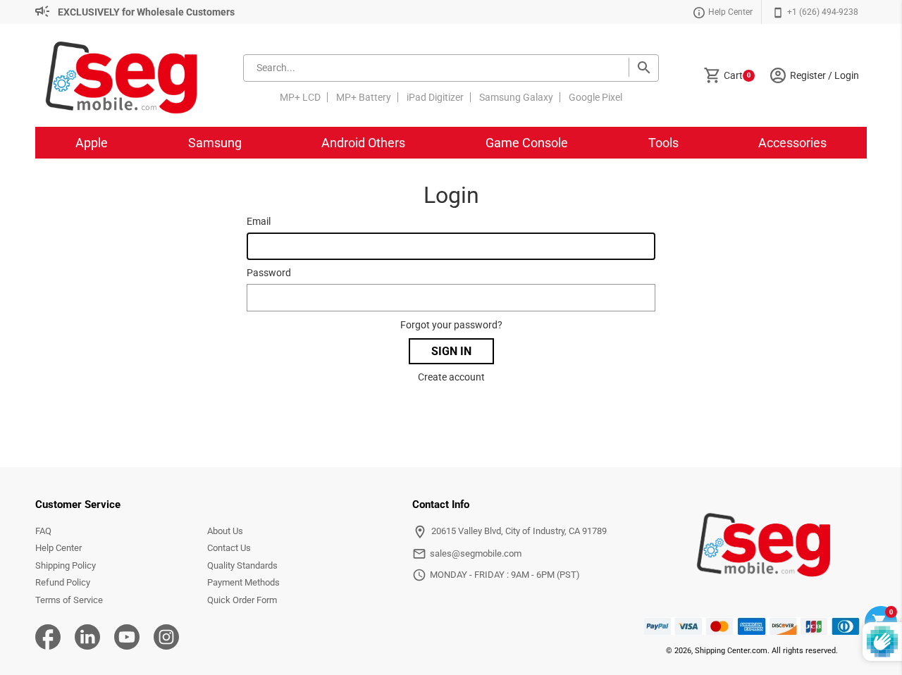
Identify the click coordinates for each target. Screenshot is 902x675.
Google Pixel (595, 97)
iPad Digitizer (435, 97)
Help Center (58, 548)
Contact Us (229, 548)
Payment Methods (243, 582)
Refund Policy (62, 582)
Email (259, 221)
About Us (225, 531)
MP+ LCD (300, 97)
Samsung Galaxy (516, 97)
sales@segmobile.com (475, 553)
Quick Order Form (242, 600)
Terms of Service (69, 600)
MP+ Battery (363, 97)
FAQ (43, 531)
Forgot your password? (451, 324)
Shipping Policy (65, 565)
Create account (451, 377)
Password (269, 272)
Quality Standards (242, 565)
